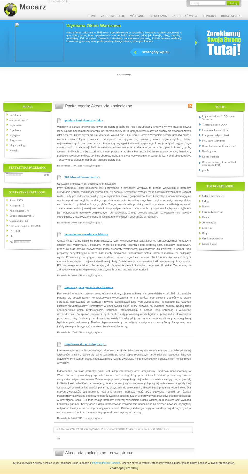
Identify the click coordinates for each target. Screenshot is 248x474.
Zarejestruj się (113, 16)
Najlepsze (14, 135)
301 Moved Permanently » (82, 177)
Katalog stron (209, 151)
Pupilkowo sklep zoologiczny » (85, 344)
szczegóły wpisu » (93, 165)
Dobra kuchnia (210, 156)
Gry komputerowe (212, 238)
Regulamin (158, 16)
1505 (46, 174)
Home (91, 16)
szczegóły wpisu (174, 52)
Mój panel (137, 16)
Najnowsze (15, 125)
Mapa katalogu (17, 145)
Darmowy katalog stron (215, 129)
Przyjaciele (15, 140)
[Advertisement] (124, 87)
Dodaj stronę (231, 16)
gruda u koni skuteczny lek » (83, 120)
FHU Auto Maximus (213, 140)
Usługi (205, 201)
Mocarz (33, 7)
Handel (206, 217)
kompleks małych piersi (215, 135)
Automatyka (209, 222)
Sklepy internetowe (213, 195)
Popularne (15, 130)
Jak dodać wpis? (184, 16)
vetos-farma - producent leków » (86, 234)
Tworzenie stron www (214, 124)
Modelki (207, 227)
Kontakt (209, 16)
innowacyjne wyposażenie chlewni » (88, 287)
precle (205, 170)
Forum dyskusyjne (212, 211)
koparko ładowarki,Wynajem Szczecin (218, 118)
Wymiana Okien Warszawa (112, 25)
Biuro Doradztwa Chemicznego (219, 145)
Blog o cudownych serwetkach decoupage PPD (219, 163)
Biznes (205, 206)
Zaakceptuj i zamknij (124, 468)
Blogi (205, 233)
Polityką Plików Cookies (106, 462)
